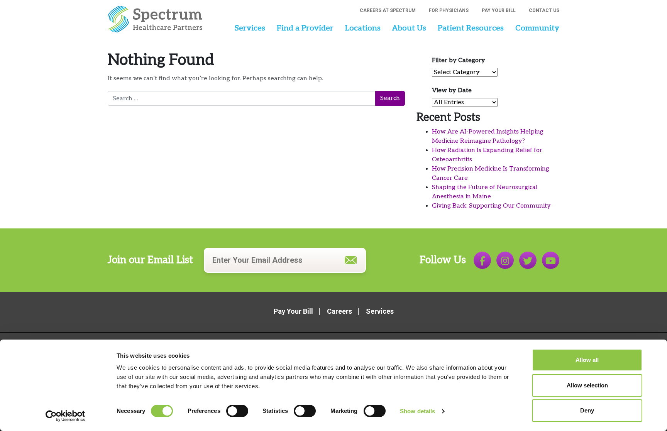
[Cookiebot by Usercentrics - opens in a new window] (65, 416)
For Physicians (449, 10)
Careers (339, 311)
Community (537, 28)
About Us (409, 28)
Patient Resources (471, 28)
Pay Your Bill (499, 10)
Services (249, 28)
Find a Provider (305, 28)
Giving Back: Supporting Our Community (491, 206)
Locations (363, 28)
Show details (417, 411)
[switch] (237, 411)
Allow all (587, 360)
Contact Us (544, 10)
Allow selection (587, 385)
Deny (587, 410)
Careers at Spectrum (388, 10)
